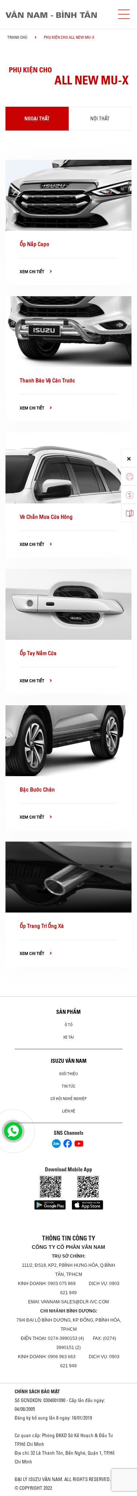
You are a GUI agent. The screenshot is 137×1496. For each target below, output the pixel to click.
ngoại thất (37, 118)
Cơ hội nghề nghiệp (68, 1098)
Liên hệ (68, 1111)
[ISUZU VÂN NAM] (57, 14)
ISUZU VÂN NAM (69, 1061)
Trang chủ (17, 37)
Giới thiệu (68, 1073)
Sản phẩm (68, 1012)
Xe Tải (68, 1037)
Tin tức (68, 1086)
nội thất (100, 118)
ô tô (69, 1024)
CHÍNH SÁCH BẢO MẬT (37, 1391)
